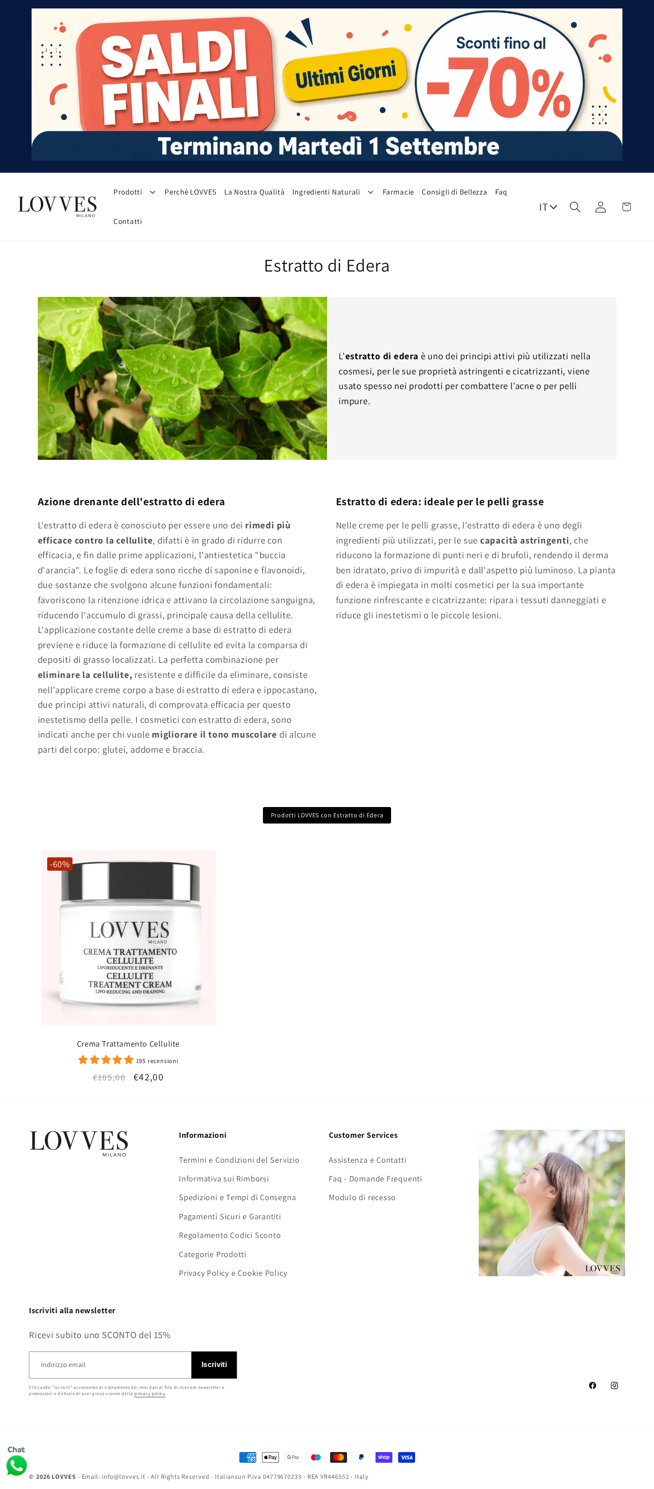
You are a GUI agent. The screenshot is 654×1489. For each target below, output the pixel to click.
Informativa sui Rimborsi (224, 1178)
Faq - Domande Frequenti (375, 1178)
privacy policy (150, 1393)
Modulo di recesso (362, 1197)
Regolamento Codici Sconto (230, 1234)
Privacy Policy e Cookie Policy (233, 1272)
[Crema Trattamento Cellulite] (128, 941)
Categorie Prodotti (212, 1253)
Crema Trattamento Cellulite (128, 1044)
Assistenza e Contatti (367, 1159)
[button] (575, 206)
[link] (128, 1059)
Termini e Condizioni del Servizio (239, 1159)
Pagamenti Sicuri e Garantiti (230, 1215)
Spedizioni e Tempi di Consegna (237, 1197)
